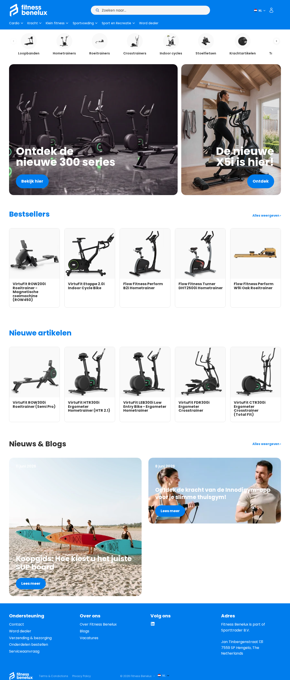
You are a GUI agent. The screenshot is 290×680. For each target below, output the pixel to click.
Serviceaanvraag (24, 651)
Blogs (84, 631)
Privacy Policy (81, 676)
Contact (16, 624)
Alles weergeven (266, 215)
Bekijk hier (32, 181)
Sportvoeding (83, 23)
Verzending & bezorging (30, 638)
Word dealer (148, 23)
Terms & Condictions (53, 676)
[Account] (271, 10)
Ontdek (261, 181)
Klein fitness (55, 23)
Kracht (32, 23)
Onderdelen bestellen (28, 644)
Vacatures (89, 638)
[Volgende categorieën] (276, 41)
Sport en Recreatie (116, 23)
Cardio (14, 23)
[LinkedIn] (152, 624)
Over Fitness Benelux (98, 624)
